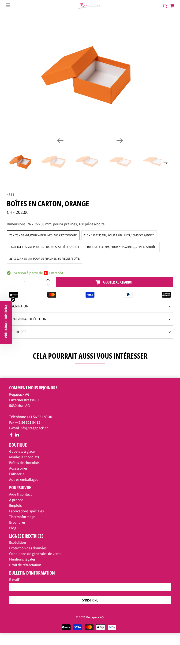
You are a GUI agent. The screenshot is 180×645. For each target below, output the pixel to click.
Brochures (16, 332)
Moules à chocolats (24, 457)
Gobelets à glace (22, 451)
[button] (6, 322)
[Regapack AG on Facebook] (11, 435)
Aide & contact (20, 494)
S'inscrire (90, 600)
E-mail (15, 579)
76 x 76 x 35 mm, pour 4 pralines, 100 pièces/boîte (43, 235)
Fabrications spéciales (26, 511)
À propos (16, 500)
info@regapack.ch (34, 428)
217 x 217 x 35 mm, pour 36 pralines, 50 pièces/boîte (44, 259)
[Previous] (60, 140)
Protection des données (28, 548)
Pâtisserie (16, 474)
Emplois (15, 505)
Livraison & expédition (26, 319)
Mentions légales (22, 559)
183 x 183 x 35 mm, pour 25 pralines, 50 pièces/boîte (122, 247)
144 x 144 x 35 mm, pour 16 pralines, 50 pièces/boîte (44, 247)
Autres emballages (23, 479)
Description (17, 306)
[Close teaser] (13, 299)
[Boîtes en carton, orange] (90, 75)
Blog (12, 528)
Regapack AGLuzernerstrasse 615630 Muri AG (24, 400)
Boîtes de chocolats (24, 462)
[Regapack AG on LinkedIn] (17, 435)
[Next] (119, 140)
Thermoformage (22, 516)
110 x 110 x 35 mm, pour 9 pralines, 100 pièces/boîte (119, 235)
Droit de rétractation (25, 565)
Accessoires (18, 468)
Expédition (17, 542)
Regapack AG (95, 617)
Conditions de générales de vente (35, 553)
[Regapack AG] (90, 6)
